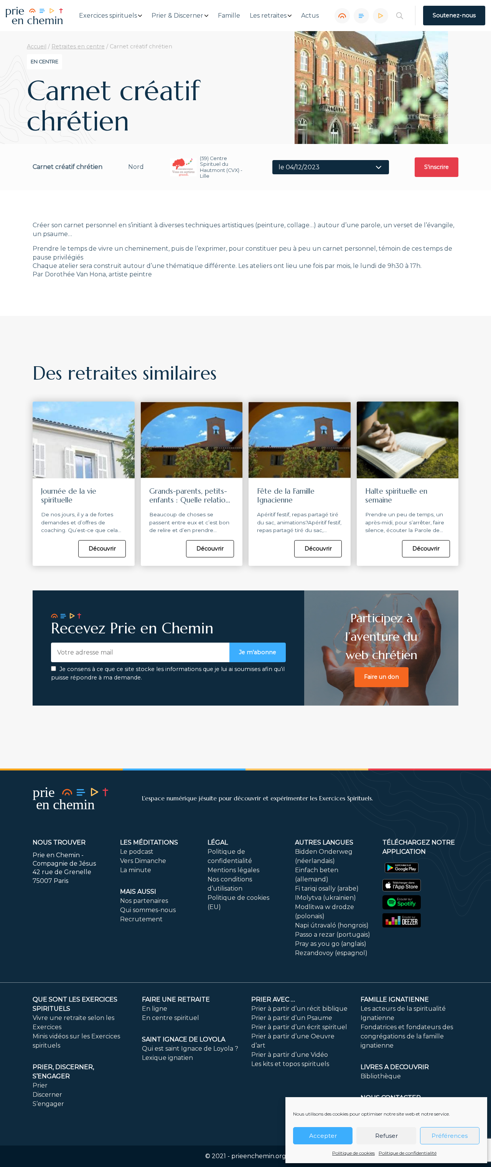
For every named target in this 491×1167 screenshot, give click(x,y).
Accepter (323, 1135)
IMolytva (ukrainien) (325, 897)
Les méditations (149, 842)
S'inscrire (436, 167)
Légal (218, 842)
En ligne (154, 1008)
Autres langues (324, 842)
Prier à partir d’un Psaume (291, 1018)
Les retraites (268, 16)
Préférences (450, 1135)
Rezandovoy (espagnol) (331, 953)
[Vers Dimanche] (361, 15)
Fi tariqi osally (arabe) (327, 888)
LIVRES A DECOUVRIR (395, 1067)
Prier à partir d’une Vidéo (289, 1054)
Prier (40, 1085)
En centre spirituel (170, 1018)
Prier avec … (273, 999)
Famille (229, 16)
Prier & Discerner (177, 16)
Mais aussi (138, 891)
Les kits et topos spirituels (290, 1064)
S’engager (48, 1103)
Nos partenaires (144, 900)
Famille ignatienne (395, 999)
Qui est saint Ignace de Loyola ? (190, 1048)
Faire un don (381, 676)
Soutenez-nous (454, 15)
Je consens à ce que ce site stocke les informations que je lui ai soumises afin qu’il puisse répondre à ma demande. (168, 673)
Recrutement (141, 919)
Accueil (36, 46)
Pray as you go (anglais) (330, 943)
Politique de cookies (353, 1153)
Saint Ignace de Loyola (183, 1039)
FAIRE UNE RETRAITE (176, 999)
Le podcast (136, 851)
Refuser (386, 1135)
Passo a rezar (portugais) (332, 934)
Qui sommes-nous (148, 910)
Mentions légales (233, 870)
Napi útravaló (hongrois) (332, 925)
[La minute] (380, 15)
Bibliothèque (381, 1076)
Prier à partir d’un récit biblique (299, 1008)
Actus (310, 16)
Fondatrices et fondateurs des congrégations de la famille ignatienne (407, 1036)
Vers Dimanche (143, 861)
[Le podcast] (342, 15)
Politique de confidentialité (408, 1153)
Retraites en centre (78, 46)
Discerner (47, 1094)
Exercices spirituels (108, 16)
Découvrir (102, 548)
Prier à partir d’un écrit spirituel (299, 1027)
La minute (135, 870)
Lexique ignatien (167, 1057)
